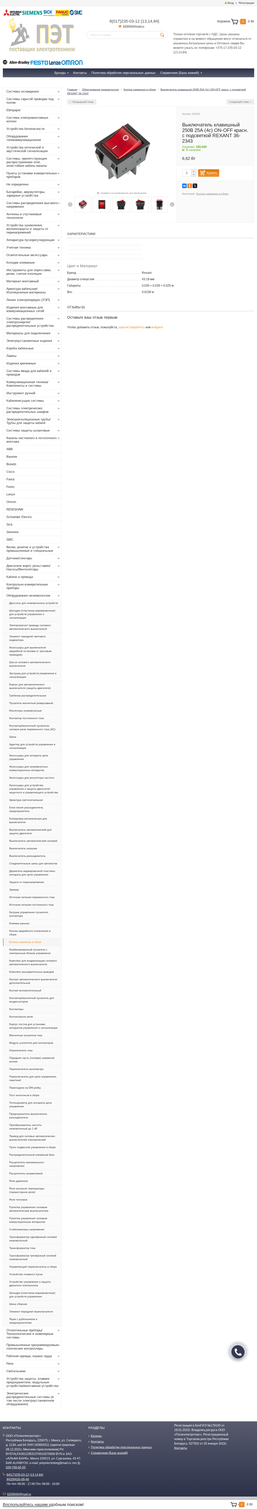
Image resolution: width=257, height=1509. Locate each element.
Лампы (11, 356)
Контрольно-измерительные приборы (27, 586)
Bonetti (11, 464)
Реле (9, 1363)
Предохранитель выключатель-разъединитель (28, 1115)
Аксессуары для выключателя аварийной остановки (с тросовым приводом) (30, 651)
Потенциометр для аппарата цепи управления (30, 1104)
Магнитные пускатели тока (25, 1035)
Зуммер (14, 889)
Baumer (11, 456)
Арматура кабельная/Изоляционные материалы (26, 290)
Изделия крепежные (21, 363)
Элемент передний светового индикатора (27, 638)
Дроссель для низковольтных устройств (33, 603)
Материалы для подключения (28, 333)
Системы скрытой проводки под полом (30, 100)
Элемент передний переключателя (31, 1311)
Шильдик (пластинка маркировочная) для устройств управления (32, 1294)
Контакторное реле (21, 1016)
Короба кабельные (19, 348)
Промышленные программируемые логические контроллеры (32, 1346)
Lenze (10, 494)
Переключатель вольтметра (26, 1069)
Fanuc (10, 479)
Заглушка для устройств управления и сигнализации (32, 675)
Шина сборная (18, 1303)
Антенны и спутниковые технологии (24, 216)
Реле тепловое (18, 1199)
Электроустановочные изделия (29, 341)
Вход (231, 2)
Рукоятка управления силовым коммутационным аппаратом (28, 1220)
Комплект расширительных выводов (31, 971)
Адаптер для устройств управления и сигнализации (32, 746)
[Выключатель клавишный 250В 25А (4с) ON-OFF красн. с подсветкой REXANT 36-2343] (82, 204)
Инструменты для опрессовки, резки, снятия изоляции (28, 271)
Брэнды (96, 1436)
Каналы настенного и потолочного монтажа (31, 439)
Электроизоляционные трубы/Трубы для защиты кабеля (28, 421)
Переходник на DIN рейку (25, 1087)
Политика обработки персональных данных (121, 1447)
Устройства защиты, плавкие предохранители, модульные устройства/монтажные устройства (32, 1382)
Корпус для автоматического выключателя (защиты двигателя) (30, 686)
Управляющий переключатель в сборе (33, 1266)
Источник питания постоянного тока (31, 904)
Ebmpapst (13, 110)
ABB (9, 449)
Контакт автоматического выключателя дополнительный (33, 981)
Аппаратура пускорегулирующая (30, 240)
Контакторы (16, 1009)
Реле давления (18, 1180)
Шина (12, 736)
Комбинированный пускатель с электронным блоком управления (30, 951)
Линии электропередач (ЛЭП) (28, 300)
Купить (212, 173)
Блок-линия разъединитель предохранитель (26, 809)
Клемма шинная (19, 923)
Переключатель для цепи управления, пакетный (33, 1078)
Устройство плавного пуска (26, 1274)
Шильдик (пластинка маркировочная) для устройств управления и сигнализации (32, 614)
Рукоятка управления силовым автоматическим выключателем (28, 1209)
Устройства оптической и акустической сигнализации (27, 149)
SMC (9, 539)
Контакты (97, 1441)
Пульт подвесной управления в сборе (32, 1147)
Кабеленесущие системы (25, 401)
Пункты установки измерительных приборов (31, 175)
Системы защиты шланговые (28, 430)
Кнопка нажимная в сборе (25, 942)
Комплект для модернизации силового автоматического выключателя (33, 962)
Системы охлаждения (22, 91)
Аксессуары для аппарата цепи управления (28, 757)
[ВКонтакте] (184, 186)
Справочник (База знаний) (109, 1453)
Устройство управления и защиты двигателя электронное (30, 1283)
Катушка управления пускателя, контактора (29, 914)
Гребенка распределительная (27, 695)
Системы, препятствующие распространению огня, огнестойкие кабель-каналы (26, 162)
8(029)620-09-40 (18, 1479)
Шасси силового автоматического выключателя (30, 664)
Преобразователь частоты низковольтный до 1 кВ (25, 1126)
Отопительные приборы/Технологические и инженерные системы (29, 1333)
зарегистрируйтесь (132, 327)
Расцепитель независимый (26, 1173)
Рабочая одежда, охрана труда (29, 1356)
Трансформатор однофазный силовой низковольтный (33, 1238)
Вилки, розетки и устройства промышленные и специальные (29, 548)
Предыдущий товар (83, 102)
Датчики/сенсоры (19, 558)
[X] (195, 186)
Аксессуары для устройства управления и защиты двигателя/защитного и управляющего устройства (33, 789)
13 (144, 21)
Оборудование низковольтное (28, 595)
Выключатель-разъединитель (27, 855)
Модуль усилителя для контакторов (31, 1042)
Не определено (17, 184)
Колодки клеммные (20, 262)
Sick (9, 524)
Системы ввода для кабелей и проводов (29, 372)
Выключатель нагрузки (23, 848)
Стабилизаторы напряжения (26, 1229)
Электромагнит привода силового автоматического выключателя (30, 627)
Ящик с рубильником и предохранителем (23, 1321)
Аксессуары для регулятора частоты (31, 777)
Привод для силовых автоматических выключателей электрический (32, 1138)
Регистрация (246, 2)
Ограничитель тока (21, 1050)
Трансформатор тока (22, 1248)
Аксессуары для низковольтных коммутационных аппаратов (28, 768)
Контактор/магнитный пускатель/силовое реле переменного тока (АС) (32, 727)
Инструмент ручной (20, 393)
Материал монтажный (22, 281)
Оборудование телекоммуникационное (23, 138)
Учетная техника (18, 247)
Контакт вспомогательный (25, 990)
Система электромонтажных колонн (27, 119)
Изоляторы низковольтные (25, 710)
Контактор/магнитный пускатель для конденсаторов (31, 999)
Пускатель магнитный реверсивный (31, 703)
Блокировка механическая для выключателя (28, 820)
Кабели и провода (19, 577)
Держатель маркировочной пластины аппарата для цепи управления (32, 872)
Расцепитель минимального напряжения (26, 1164)
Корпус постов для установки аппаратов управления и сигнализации (33, 1026)
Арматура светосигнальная (26, 799)
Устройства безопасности (25, 129)
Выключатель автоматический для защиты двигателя (30, 831)
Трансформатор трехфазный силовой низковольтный (32, 1257)
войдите (157, 327)
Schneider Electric (19, 517)
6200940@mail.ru (133, 26)
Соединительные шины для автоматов (33, 863)
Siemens (12, 532)
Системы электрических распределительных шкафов (27, 410)
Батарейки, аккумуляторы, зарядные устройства (25, 193)
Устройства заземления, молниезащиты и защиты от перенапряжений (27, 228)
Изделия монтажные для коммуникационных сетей (25, 309)
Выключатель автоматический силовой (33, 840)
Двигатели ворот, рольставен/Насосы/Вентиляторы (28, 567)
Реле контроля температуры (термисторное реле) (26, 1190)
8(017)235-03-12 (124, 21)
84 (155, 21)
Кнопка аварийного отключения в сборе (29, 932)
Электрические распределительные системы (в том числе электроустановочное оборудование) (30, 1399)
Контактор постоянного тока (26, 718)
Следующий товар (239, 102)
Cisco (10, 472)
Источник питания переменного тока (32, 897)
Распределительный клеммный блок (31, 1154)
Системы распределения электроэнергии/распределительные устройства (30, 322)
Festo (10, 487)
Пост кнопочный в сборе (24, 1095)
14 (150, 21)
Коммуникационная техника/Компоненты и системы (27, 383)
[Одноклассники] (189, 186)
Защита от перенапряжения (26, 882)
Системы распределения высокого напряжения (31, 204)
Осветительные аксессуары (26, 255)
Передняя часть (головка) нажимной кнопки (31, 1059)
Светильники (16, 1371)
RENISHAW (14, 509)
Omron (11, 502)
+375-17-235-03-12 (228, 47)
